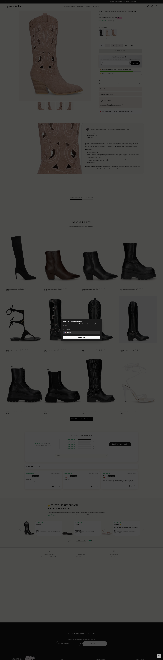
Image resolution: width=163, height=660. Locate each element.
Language (67, 329)
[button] (81, 332)
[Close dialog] (101, 320)
